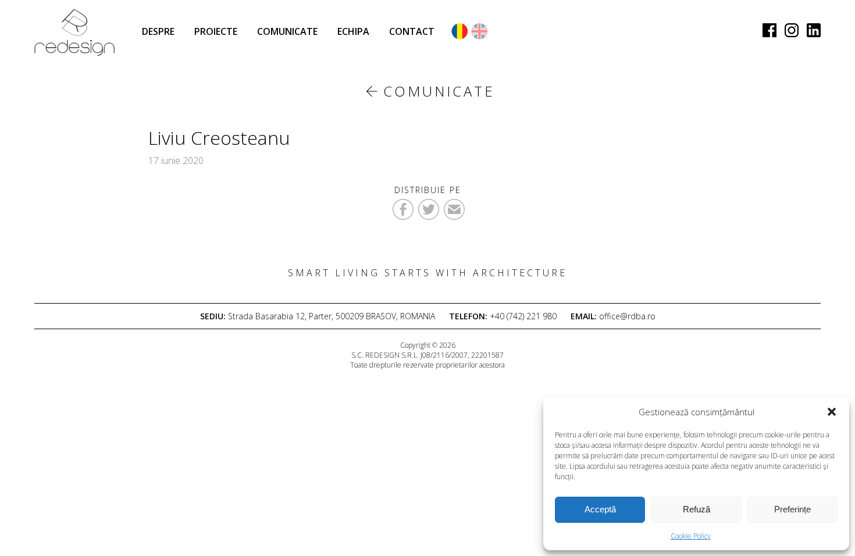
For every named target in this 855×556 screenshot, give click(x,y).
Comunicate (287, 31)
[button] (832, 412)
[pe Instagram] (792, 29)
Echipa (353, 31)
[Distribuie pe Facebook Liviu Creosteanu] (403, 209)
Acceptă (600, 509)
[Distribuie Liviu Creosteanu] (428, 209)
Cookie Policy (691, 536)
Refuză (696, 509)
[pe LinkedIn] (814, 29)
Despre (158, 31)
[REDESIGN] (74, 32)
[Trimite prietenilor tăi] (454, 209)
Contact (411, 31)
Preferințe (792, 509)
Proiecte (215, 31)
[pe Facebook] (769, 29)
